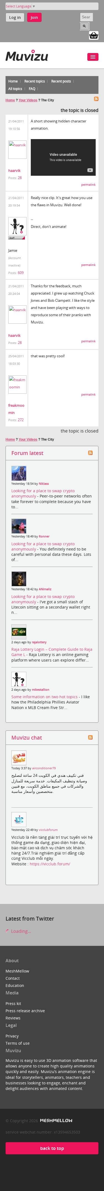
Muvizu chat (26, 737)
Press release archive (25, 1010)
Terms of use (18, 1043)
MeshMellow (17, 971)
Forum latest (27, 452)
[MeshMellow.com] (55, 1120)
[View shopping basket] (93, 35)
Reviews (13, 1018)
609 (21, 272)
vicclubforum (48, 830)
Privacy (12, 1036)
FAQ (32, 88)
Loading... (20, 931)
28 (20, 177)
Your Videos (28, 100)
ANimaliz (45, 589)
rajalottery (39, 642)
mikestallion (40, 690)
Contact (13, 978)
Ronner (44, 536)
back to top (52, 1148)
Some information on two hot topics (45, 696)
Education (15, 985)
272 (21, 419)
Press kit (13, 1003)
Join (34, 17)
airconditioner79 (44, 768)
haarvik (14, 170)
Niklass (44, 484)
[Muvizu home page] (27, 54)
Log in (15, 17)
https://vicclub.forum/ (50, 863)
